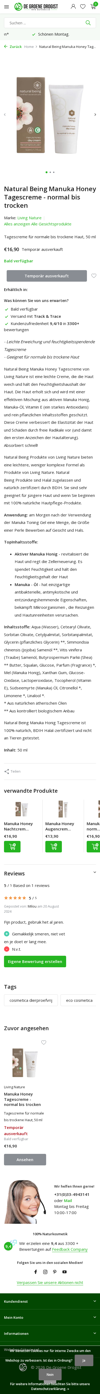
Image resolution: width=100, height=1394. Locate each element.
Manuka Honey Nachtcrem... (18, 826)
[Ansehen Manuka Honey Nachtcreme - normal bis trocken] (22, 810)
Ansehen (25, 1159)
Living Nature (29, 217)
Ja (84, 1360)
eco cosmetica (79, 1000)
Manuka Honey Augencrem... (59, 826)
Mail (68, 1200)
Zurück (15, 46)
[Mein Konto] (73, 7)
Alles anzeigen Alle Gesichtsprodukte (37, 223)
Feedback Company (70, 1249)
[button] (47, 172)
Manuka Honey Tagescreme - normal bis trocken (22, 1099)
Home (29, 46)
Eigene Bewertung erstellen (35, 961)
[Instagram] (45, 1272)
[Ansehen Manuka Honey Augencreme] (63, 810)
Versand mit (36, 316)
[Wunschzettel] (83, 6)
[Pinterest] (55, 1272)
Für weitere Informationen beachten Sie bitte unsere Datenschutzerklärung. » (50, 1386)
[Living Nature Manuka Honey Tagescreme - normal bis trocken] (25, 1063)
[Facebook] (36, 1272)
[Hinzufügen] (12, 846)
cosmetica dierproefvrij (31, 1000)
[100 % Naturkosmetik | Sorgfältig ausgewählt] (41, 7)
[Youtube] (64, 1272)
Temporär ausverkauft (47, 275)
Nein (50, 1374)
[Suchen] (88, 22)
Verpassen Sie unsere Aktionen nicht (50, 1282)
